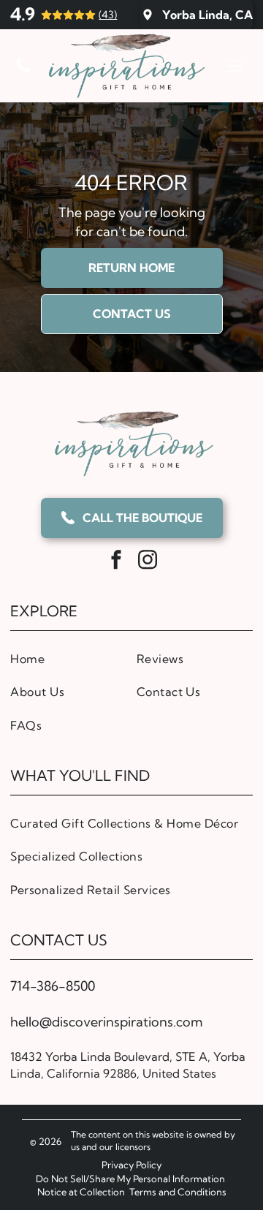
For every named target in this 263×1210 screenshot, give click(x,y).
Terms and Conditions (177, 1192)
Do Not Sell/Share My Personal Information (130, 1178)
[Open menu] (234, 65)
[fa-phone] (23, 69)
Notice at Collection (81, 1192)
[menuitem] (68, 658)
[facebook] (116, 561)
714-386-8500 (52, 986)
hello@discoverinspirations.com (106, 1021)
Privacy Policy (131, 1165)
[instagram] (147, 561)
